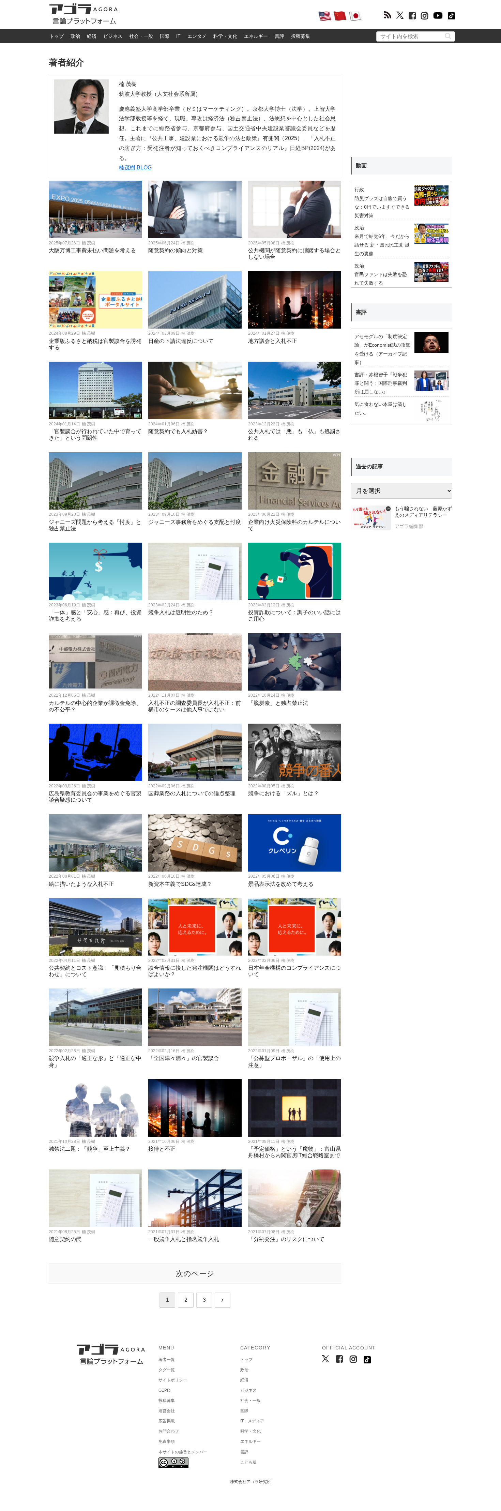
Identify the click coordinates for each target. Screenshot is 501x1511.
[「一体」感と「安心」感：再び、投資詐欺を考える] (95, 571)
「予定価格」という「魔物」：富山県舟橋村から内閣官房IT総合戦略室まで (294, 1152)
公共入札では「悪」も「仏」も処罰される (294, 434)
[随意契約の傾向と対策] (195, 209)
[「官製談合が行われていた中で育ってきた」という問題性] (95, 390)
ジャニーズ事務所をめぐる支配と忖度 (194, 522)
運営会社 (166, 1410)
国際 (164, 36)
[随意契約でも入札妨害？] (195, 390)
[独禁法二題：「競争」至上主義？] (95, 1108)
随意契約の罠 (65, 1239)
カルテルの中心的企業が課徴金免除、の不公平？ (95, 706)
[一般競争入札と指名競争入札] (195, 1198)
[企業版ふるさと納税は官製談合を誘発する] (95, 300)
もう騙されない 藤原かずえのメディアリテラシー (423, 512)
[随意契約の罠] (95, 1198)
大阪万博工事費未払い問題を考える (92, 250)
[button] (448, 36)
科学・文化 (225, 36)
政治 (75, 36)
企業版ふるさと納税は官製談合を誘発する (95, 344)
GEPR (164, 1390)
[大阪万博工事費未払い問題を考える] (95, 209)
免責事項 (166, 1441)
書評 (279, 36)
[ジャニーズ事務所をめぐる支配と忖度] (195, 481)
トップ (56, 36)
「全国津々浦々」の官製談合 (183, 1058)
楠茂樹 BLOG (135, 167)
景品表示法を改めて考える (281, 884)
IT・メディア (252, 1421)
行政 (359, 189)
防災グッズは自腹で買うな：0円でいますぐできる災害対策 (382, 207)
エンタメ (197, 36)
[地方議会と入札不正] (294, 300)
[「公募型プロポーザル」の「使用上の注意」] (294, 1017)
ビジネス (112, 36)
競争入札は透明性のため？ (181, 612)
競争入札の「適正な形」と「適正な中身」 (95, 1061)
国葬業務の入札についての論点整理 (192, 793)
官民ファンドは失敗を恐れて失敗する (380, 279)
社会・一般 (141, 36)
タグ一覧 (166, 1370)
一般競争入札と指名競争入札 (183, 1239)
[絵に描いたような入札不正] (95, 843)
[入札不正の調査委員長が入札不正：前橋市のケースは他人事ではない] (195, 662)
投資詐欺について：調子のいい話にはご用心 (294, 615)
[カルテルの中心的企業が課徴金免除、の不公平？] (95, 662)
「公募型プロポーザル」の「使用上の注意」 (294, 1061)
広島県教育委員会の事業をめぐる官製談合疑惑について (95, 796)
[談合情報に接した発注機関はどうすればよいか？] (195, 927)
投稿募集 (300, 36)
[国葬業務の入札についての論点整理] (195, 752)
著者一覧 (166, 1359)
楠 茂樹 (88, 243)
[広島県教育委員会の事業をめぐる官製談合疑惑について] (95, 752)
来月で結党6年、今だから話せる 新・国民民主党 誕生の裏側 (382, 244)
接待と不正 (162, 1149)
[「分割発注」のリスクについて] (294, 1198)
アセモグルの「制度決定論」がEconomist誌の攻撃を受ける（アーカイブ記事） (382, 349)
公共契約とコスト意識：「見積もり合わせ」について (95, 971)
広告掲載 (166, 1421)
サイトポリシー (172, 1380)
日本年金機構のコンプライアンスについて (294, 971)
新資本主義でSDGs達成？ (180, 884)
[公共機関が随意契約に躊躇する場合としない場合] (294, 209)
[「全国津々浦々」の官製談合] (195, 1017)
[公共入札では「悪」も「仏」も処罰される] (294, 390)
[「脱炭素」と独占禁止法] (294, 662)
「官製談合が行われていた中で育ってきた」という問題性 (95, 434)
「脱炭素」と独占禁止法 (278, 703)
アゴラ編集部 (409, 526)
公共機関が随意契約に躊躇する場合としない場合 (294, 253)
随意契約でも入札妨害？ (178, 431)
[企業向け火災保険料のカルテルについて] (294, 481)
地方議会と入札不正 (272, 341)
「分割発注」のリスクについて (286, 1239)
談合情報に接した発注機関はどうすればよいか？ (194, 971)
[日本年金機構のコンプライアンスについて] (294, 927)
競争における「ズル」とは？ (283, 793)
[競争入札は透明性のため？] (195, 571)
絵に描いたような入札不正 (81, 884)
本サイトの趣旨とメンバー (183, 1452)
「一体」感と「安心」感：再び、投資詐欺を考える (95, 615)
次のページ (195, 1273)
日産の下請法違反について (181, 341)
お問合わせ (168, 1431)
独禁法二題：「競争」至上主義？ (90, 1149)
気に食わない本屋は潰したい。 (380, 408)
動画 (361, 165)
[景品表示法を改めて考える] (294, 843)
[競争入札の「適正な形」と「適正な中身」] (95, 1017)
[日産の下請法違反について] (195, 300)
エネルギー (256, 36)
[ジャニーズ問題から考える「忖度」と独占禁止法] (95, 481)
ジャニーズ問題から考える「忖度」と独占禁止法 (95, 525)
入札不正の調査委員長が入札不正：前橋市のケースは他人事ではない (194, 706)
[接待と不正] (195, 1108)
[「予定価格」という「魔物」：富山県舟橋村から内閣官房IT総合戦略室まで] (294, 1108)
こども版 (248, 1462)
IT (178, 36)
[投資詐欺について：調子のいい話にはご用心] (294, 571)
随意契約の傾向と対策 (175, 250)
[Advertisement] (218, 15)
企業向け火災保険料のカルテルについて (294, 525)
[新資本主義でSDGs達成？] (195, 843)
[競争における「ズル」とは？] (294, 752)
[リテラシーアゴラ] (371, 518)
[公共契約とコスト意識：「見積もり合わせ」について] (95, 927)
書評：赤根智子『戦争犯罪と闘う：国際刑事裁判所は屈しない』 (380, 383)
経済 (91, 36)
